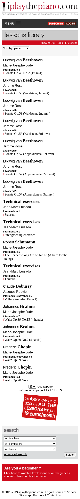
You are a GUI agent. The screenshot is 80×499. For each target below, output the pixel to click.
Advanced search (15, 454)
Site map (25, 495)
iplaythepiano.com (31, 492)
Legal (49, 492)
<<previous (26, 390)
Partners (38, 495)
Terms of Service (66, 492)
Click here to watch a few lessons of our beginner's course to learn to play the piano (37, 474)
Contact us (54, 495)
